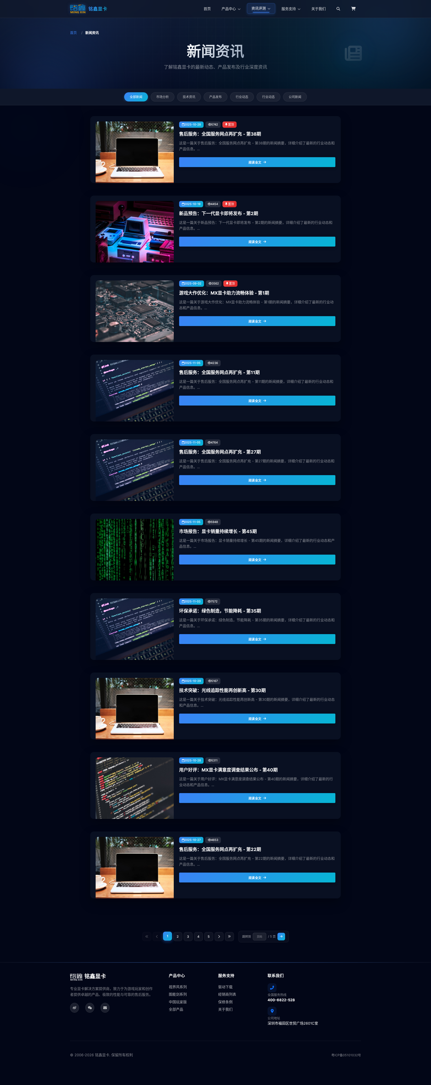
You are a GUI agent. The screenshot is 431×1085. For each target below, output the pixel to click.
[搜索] (338, 9)
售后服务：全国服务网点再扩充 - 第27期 (220, 452)
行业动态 (242, 97)
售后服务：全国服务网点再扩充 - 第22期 (220, 849)
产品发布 (215, 97)
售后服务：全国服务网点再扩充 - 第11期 (219, 372)
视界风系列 (178, 987)
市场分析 (162, 97)
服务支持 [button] (289, 9)
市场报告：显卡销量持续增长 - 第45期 (218, 531)
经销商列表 (227, 994)
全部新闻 (136, 97)
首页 (207, 9)
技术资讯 (189, 97)
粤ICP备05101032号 (346, 1055)
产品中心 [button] (229, 9)
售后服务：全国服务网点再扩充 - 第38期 (220, 134)
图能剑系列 (178, 994)
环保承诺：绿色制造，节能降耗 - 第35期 (220, 611)
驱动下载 (225, 987)
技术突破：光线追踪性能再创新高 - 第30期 (222, 690)
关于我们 (318, 9)
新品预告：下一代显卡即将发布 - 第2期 (218, 213)
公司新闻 (295, 97)
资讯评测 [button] (259, 8)
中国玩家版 (178, 1002)
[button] (353, 9)
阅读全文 (255, 162)
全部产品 (176, 1009)
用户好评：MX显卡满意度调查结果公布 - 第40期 (228, 770)
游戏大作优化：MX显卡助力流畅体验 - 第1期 (224, 293)
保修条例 (225, 1002)
